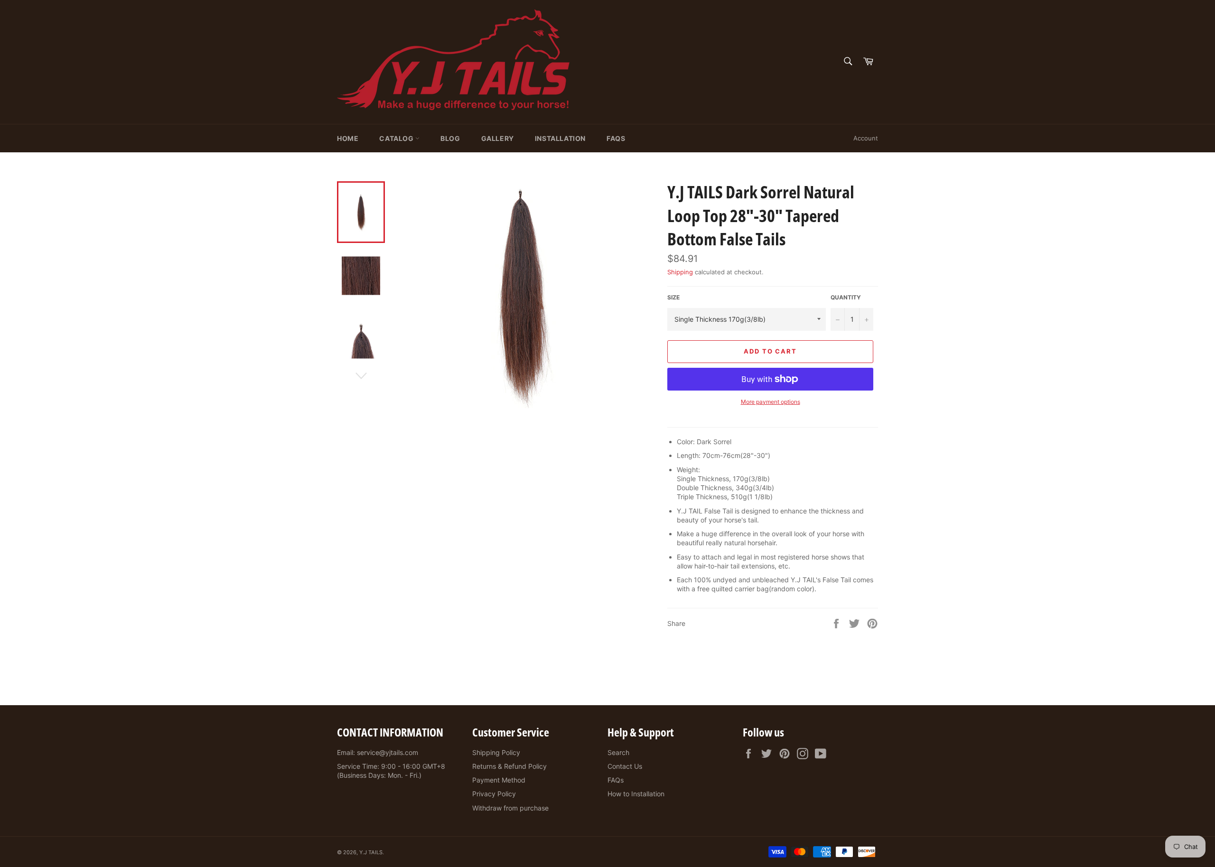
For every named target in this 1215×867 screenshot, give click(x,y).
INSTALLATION (560, 138)
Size (673, 297)
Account (865, 138)
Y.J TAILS (371, 852)
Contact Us (625, 766)
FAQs (616, 138)
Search (618, 752)
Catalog (397, 138)
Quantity (846, 297)
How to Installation (636, 794)
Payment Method (498, 780)
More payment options (770, 401)
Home (347, 138)
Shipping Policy (496, 752)
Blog (450, 138)
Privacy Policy (494, 794)
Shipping (680, 272)
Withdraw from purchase (510, 808)
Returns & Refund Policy (509, 766)
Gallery (497, 138)
